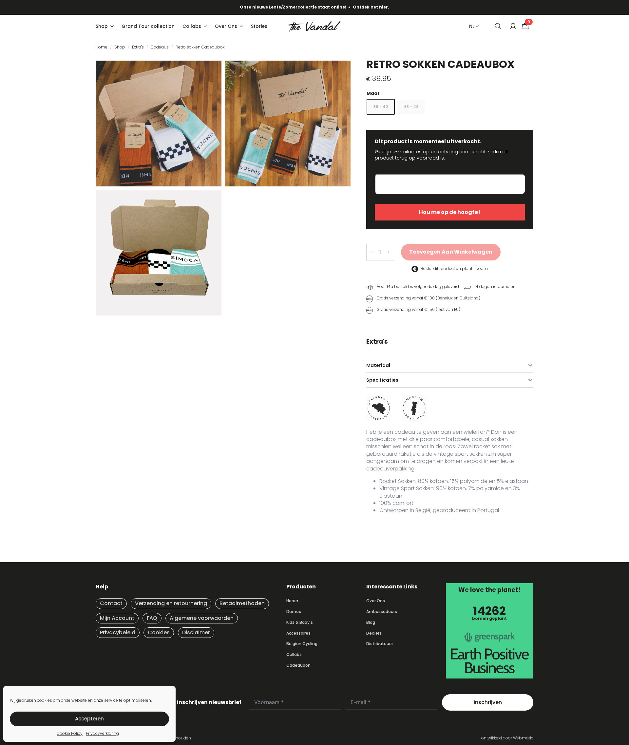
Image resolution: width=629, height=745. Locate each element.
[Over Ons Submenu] (242, 26)
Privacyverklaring (102, 733)
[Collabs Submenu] (206, 26)
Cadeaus (160, 47)
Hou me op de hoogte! (449, 212)
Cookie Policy (70, 733)
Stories (259, 26)
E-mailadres (390, 172)
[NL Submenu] (476, 26)
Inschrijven (488, 702)
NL (471, 26)
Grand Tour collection (148, 26)
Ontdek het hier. (371, 7)
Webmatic (523, 738)
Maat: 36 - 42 (450, 93)
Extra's (138, 47)
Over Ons (226, 26)
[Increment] (388, 252)
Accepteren (89, 718)
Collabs (191, 26)
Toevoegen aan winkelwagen (450, 252)
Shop (102, 26)
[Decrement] (371, 252)
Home (101, 47)
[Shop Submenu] (113, 26)
